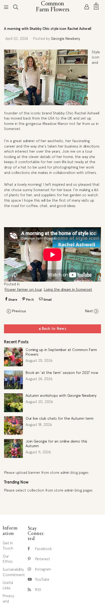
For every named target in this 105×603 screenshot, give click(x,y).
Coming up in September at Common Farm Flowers (61, 352)
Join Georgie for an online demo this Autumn (56, 443)
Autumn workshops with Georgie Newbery (61, 395)
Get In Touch (8, 546)
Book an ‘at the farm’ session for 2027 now (62, 372)
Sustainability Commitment (14, 572)
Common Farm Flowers (53, 7)
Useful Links (8, 585)
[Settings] (86, 7)
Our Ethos (8, 559)
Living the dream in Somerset (68, 289)
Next (89, 311)
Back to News (53, 328)
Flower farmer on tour (23, 289)
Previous (19, 311)
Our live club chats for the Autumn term (59, 418)
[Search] (15, 7)
